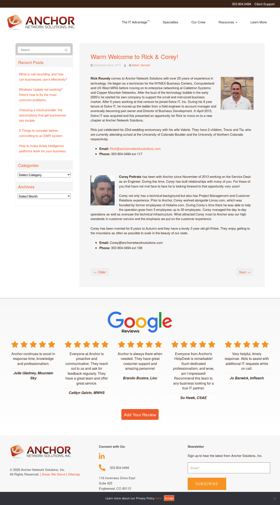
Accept (169, 498)
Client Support (264, 4)
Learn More (258, 22)
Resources (227, 22)
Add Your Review (140, 414)
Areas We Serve (53, 474)
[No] (274, 498)
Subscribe (207, 484)
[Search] (66, 50)
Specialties (170, 22)
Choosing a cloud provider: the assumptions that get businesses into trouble (42, 115)
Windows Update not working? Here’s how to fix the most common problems (40, 94)
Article (135, 65)
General (145, 65)
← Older (100, 272)
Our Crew (198, 22)
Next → (244, 272)
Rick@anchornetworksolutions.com (135, 148)
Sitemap (74, 474)
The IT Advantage (136, 21)
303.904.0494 (241, 4)
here (158, 498)
